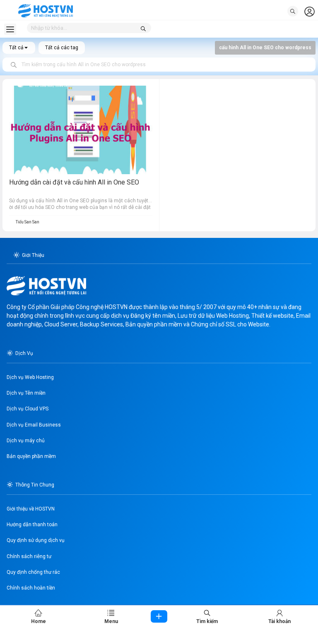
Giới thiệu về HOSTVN (31, 509)
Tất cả (16, 47)
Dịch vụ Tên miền (26, 393)
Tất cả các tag (61, 47)
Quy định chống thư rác (33, 572)
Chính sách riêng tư (29, 556)
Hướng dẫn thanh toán (32, 524)
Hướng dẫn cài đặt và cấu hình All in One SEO (74, 182)
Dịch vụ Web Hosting (30, 377)
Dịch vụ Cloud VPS (27, 409)
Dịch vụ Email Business (34, 425)
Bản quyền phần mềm (31, 456)
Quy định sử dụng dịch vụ (36, 540)
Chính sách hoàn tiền (31, 588)
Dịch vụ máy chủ (26, 440)
